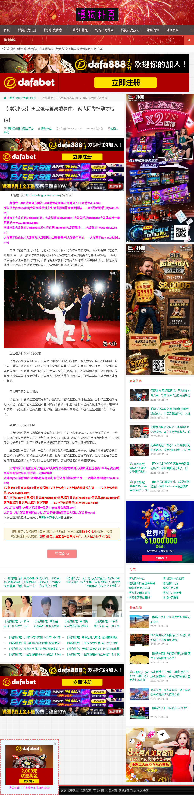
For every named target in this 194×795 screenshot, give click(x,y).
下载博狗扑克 (79, 30)
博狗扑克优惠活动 (139, 588)
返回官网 (173, 30)
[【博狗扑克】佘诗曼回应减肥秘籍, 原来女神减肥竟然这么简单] (77, 606)
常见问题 (153, 30)
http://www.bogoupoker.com (42, 195)
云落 (146, 790)
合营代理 (85, 790)
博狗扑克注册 (27, 30)
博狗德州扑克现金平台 (23, 98)
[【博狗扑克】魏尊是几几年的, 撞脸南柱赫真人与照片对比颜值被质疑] (47, 606)
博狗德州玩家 (171, 583)
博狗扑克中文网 (51, 517)
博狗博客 (10, 40)
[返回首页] (5, 98)
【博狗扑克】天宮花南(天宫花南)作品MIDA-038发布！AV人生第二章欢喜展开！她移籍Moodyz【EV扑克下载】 (92, 582)
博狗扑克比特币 (172, 592)
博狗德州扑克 (137, 578)
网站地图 (124, 790)
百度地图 (98, 790)
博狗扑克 (46, 128)
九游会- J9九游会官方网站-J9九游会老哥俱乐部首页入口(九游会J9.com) (55, 203)
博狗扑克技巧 (130, 30)
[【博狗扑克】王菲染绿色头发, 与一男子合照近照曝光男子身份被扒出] (107, 606)
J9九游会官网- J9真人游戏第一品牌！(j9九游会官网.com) (40, 507)
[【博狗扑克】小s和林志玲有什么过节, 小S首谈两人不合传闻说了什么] (17, 606)
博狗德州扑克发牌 (173, 578)
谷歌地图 (111, 790)
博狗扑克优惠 (53, 30)
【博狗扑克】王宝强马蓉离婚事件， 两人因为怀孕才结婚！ (76, 536)
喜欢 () (64, 553)
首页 (7, 30)
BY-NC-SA (88, 531)
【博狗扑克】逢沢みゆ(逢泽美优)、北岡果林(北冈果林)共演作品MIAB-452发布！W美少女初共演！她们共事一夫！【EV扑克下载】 (32, 582)
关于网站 (72, 790)
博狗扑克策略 (171, 597)
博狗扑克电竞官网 (139, 597)
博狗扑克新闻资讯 (139, 592)
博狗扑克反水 (171, 588)
